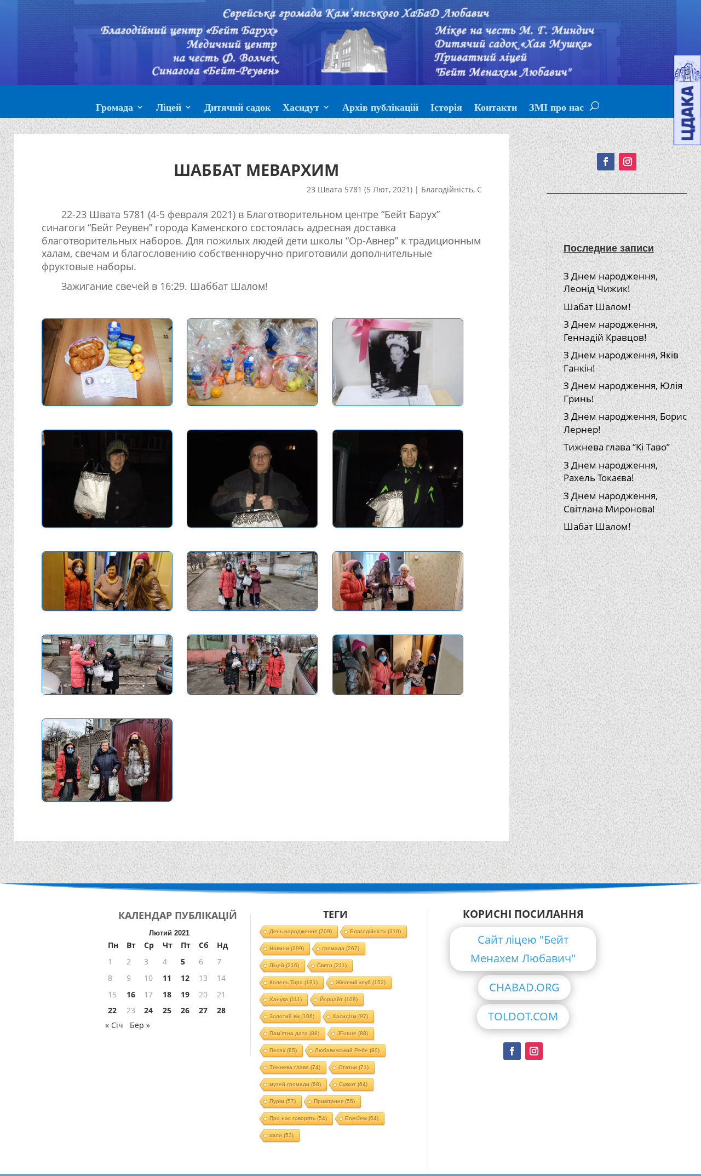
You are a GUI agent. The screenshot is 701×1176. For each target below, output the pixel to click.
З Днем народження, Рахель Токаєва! (611, 471)
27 (203, 1010)
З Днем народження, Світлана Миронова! (611, 502)
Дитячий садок (237, 108)
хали (281, 1135)
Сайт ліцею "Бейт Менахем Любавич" (523, 949)
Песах (283, 1050)
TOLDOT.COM (523, 1016)
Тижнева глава (294, 1067)
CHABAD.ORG (524, 987)
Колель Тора (293, 982)
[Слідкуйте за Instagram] (627, 161)
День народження (300, 931)
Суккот (353, 1084)
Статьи (353, 1067)
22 (112, 1010)
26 (185, 1010)
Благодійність (447, 189)
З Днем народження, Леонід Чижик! (611, 282)
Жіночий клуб (361, 982)
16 (131, 994)
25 (167, 1010)
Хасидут (301, 108)
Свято (332, 965)
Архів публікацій (380, 108)
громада (340, 948)
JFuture (352, 1033)
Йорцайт (339, 999)
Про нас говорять (298, 1118)
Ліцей (168, 108)
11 (167, 978)
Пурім (282, 1101)
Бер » (140, 1025)
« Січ (114, 1025)
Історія (446, 108)
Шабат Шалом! (597, 306)
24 (148, 1010)
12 (185, 978)
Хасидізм (350, 1016)
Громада (114, 108)
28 (221, 1010)
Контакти (495, 108)
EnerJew (361, 1118)
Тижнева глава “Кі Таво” (617, 447)
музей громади (295, 1084)
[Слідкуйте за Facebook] (605, 161)
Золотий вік (291, 1016)
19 (185, 994)
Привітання (334, 1101)
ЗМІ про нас (556, 108)
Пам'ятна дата (294, 1033)
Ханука (285, 999)
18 (167, 994)
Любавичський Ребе (347, 1050)
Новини (286, 948)
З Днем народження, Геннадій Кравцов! (611, 331)
